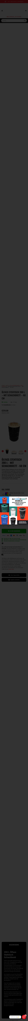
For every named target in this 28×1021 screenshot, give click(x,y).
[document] (14, 510)
